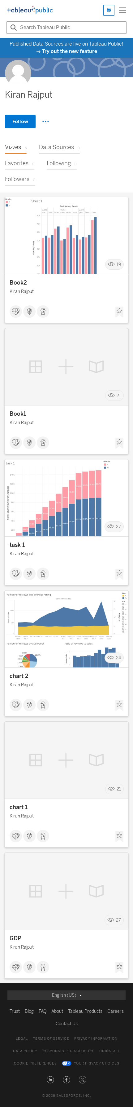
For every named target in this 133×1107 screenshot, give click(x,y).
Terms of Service (51, 1039)
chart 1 (19, 807)
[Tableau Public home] (30, 10)
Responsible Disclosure (68, 1051)
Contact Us (67, 1023)
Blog (29, 1011)
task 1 (17, 545)
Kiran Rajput (22, 291)
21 (119, 395)
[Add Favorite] (119, 312)
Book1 (18, 413)
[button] (50, 1080)
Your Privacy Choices (96, 1063)
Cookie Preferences (35, 1063)
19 (119, 264)
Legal (22, 1039)
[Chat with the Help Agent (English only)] (108, 10)
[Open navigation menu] (122, 10)
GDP (15, 938)
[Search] (12, 27)
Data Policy (25, 1051)
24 (118, 658)
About (57, 1011)
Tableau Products (85, 1011)
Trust (15, 1011)
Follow (20, 121)
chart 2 (19, 676)
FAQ (42, 1011)
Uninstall (109, 1051)
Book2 (18, 282)
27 (118, 526)
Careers (115, 1011)
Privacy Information (96, 1039)
